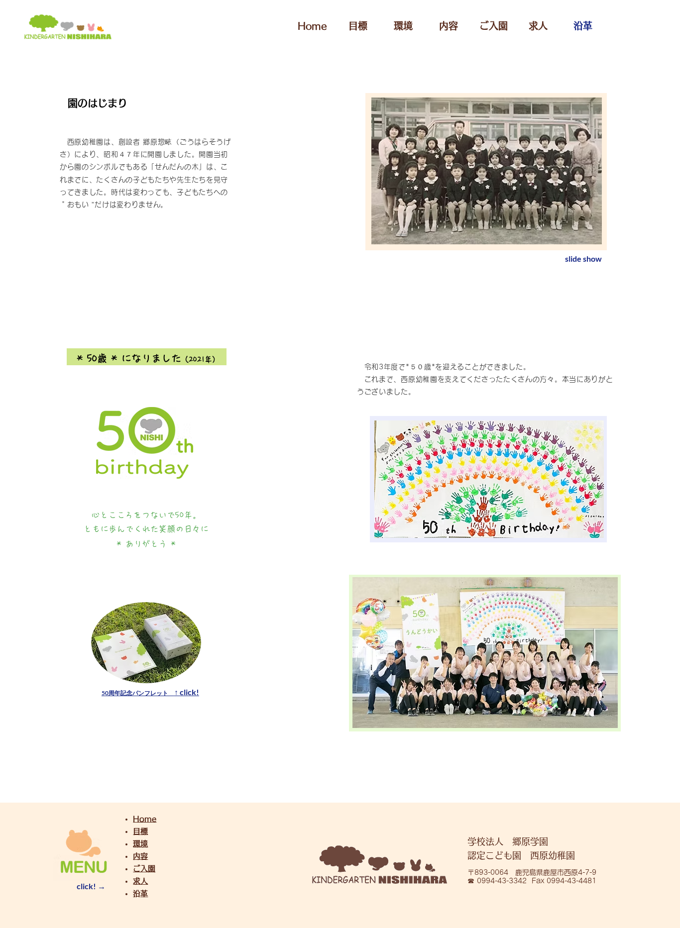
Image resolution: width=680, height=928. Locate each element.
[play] (575, 105)
